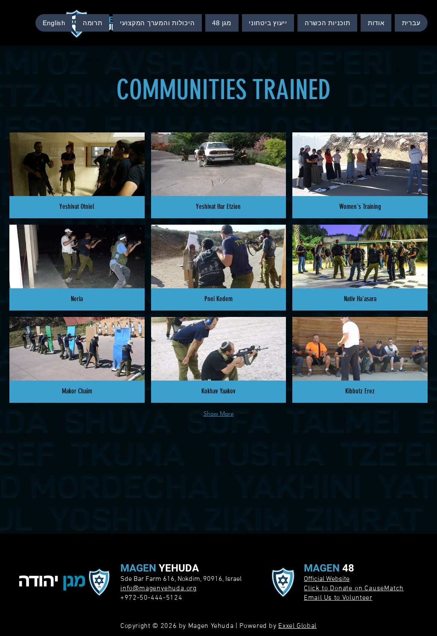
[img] (77, 175)
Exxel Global (297, 626)
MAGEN (139, 568)
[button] (327, 23)
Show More (219, 413)
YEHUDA (179, 568)
